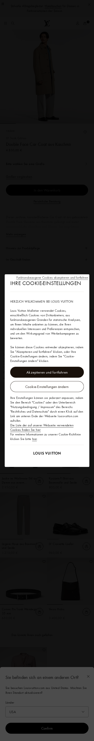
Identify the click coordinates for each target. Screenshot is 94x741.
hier (34, 439)
